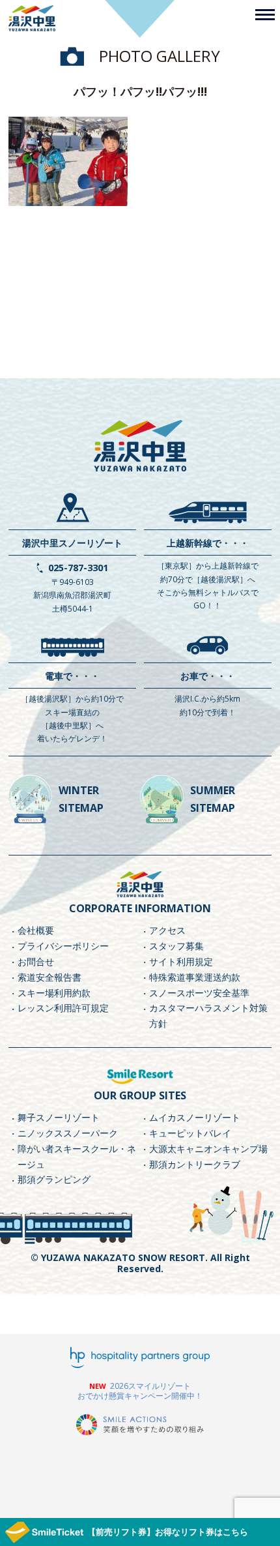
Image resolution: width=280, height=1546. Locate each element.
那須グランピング (54, 1179)
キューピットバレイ (190, 1133)
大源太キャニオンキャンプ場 (208, 1148)
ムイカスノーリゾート (194, 1117)
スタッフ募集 (176, 946)
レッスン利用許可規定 (63, 1008)
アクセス (167, 930)
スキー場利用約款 (54, 993)
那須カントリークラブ (194, 1164)
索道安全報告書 (49, 977)
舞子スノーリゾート (59, 1117)
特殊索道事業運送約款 (194, 977)
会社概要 (36, 930)
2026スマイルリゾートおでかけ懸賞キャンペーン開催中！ (140, 1391)
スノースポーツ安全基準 (199, 993)
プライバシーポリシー (63, 946)
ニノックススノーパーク (68, 1133)
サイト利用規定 (181, 961)
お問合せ (36, 961)
